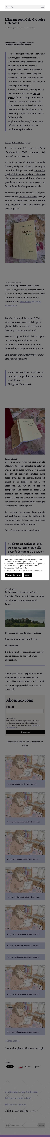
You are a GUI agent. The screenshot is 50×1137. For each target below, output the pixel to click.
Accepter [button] (28, 575)
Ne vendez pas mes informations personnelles (24, 571)
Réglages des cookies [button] (13, 575)
